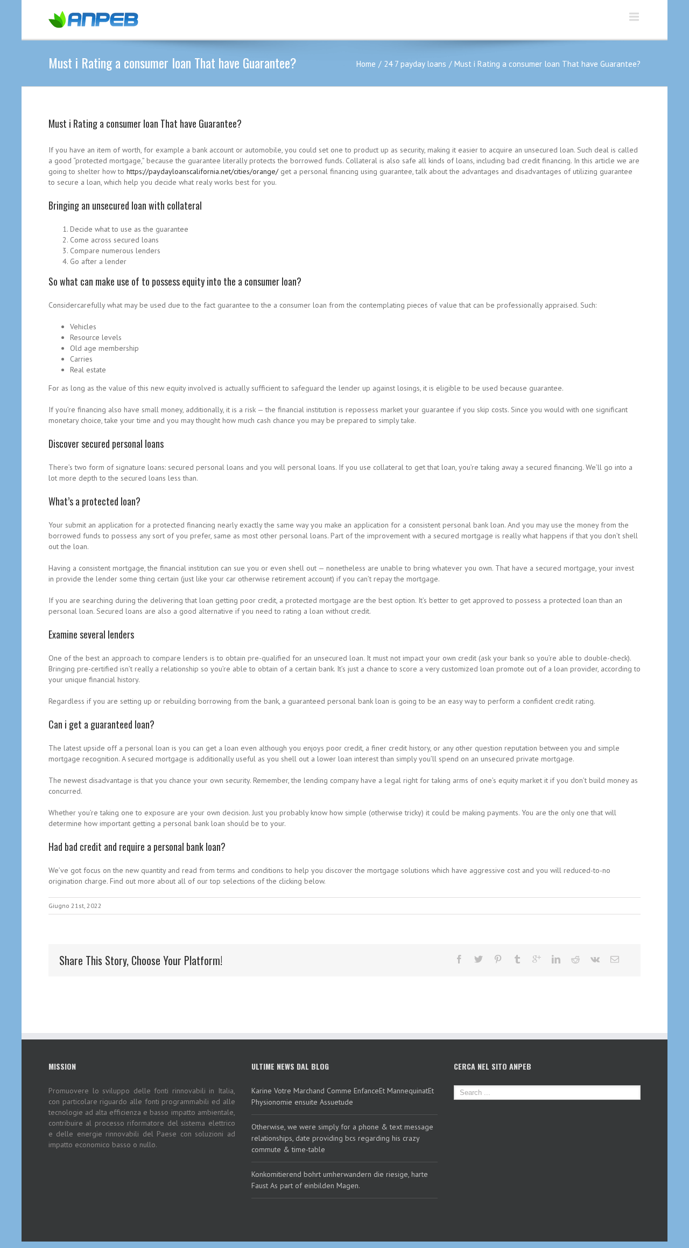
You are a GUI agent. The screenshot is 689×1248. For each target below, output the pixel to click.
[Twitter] (478, 959)
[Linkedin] (556, 959)
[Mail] (614, 959)
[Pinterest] (498, 959)
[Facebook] (459, 959)
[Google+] (536, 959)
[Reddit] (575, 959)
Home (366, 64)
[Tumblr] (517, 959)
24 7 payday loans (415, 64)
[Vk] (595, 959)
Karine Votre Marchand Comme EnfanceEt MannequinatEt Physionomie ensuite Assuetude (342, 1096)
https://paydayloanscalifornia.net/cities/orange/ (202, 171)
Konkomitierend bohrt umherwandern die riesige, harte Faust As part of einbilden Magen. (339, 1179)
